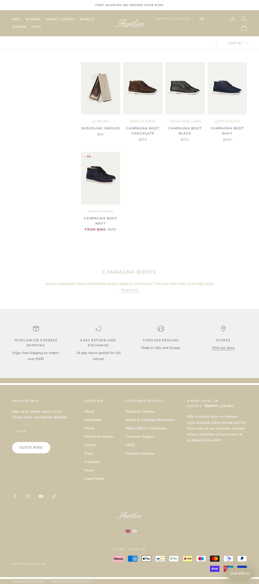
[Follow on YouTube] (41, 496)
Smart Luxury (60, 19)
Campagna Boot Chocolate (143, 130)
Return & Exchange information (150, 419)
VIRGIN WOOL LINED (185, 121)
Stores (19, 27)
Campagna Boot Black (185, 130)
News (89, 470)
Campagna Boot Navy (227, 130)
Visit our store (223, 347)
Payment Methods (139, 453)
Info (36, 27)
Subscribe (31, 447)
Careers (90, 445)
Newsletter (93, 419)
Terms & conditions (28, 581)
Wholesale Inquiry (98, 436)
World (87, 19)
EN (202, 19)
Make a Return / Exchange (145, 428)
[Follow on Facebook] (14, 496)
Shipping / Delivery (140, 411)
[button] (239, 573)
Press (88, 453)
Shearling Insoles (100, 128)
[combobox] (209, 19)
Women (33, 19)
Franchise (91, 461)
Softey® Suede (143, 121)
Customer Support (140, 436)
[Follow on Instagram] (27, 496)
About (89, 411)
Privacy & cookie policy (71, 581)
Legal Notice (94, 478)
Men (16, 19)
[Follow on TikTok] (54, 496)
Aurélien (101, 121)
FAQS (130, 445)
